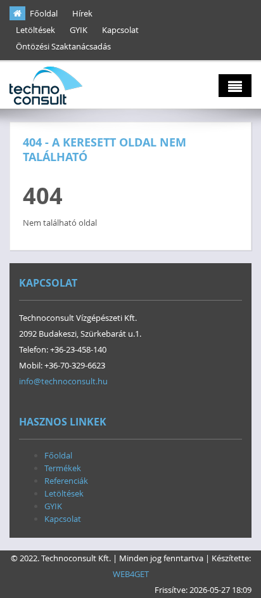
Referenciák (66, 480)
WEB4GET (131, 574)
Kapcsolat (120, 30)
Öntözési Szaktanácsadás (63, 46)
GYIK (78, 30)
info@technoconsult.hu (63, 381)
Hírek (82, 13)
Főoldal (44, 13)
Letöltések (35, 30)
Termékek (62, 468)
